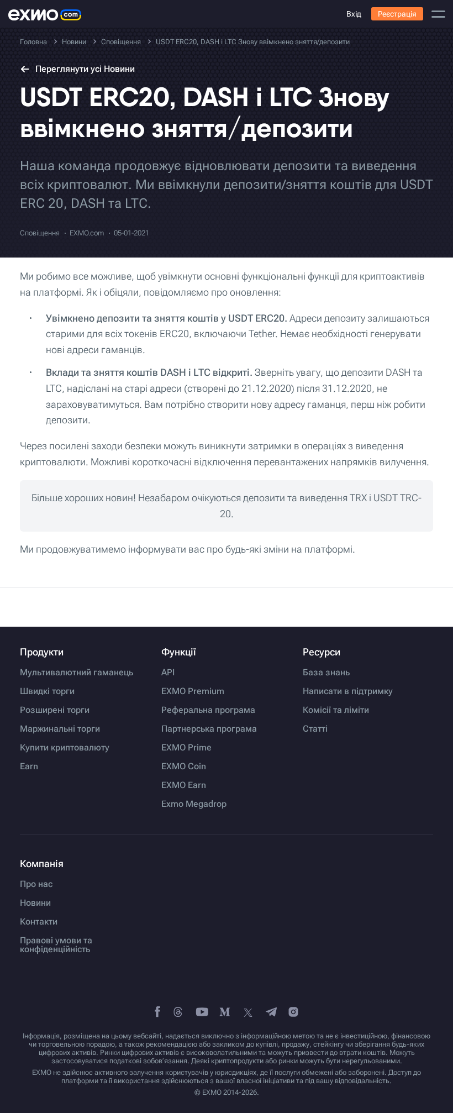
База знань (326, 672)
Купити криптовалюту (64, 747)
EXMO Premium (192, 691)
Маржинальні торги (60, 729)
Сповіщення (40, 233)
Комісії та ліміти (336, 710)
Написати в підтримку (348, 691)
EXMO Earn (183, 785)
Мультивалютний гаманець (76, 672)
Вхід (353, 13)
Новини (35, 903)
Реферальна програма (208, 710)
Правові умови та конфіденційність (56, 945)
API (168, 672)
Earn (29, 766)
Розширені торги (54, 710)
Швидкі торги (47, 691)
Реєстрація (397, 13)
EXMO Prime (186, 747)
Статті (315, 729)
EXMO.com (87, 233)
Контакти (38, 921)
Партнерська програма (209, 729)
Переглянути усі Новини (85, 69)
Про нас (36, 884)
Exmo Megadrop (194, 804)
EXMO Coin (183, 766)
